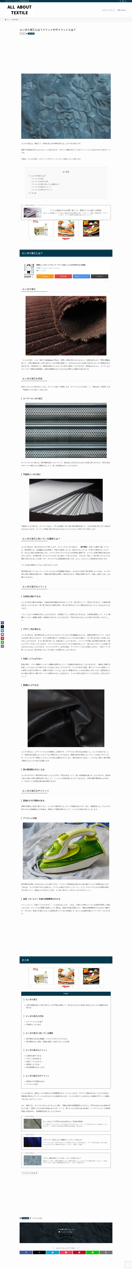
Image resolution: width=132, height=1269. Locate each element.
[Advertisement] (66, 55)
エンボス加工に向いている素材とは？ (47, 184)
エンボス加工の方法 (41, 181)
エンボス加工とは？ (38, 176)
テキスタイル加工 (37, 1218)
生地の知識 (31, 33)
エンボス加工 (39, 178)
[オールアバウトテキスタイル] (19, 10)
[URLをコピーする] (106, 1252)
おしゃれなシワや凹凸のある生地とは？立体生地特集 (63, 1121)
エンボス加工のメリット (43, 187)
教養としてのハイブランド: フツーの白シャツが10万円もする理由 (61, 265)
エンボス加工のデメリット (43, 189)
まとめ (33, 193)
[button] (26, 1252)
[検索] (125, 1)
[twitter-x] (120, 1)
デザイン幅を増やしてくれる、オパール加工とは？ (62, 1158)
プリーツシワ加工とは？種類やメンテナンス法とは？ (63, 1140)
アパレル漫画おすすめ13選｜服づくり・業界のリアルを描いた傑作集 (75, 210)
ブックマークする (29, 1173)
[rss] (123, 1)
